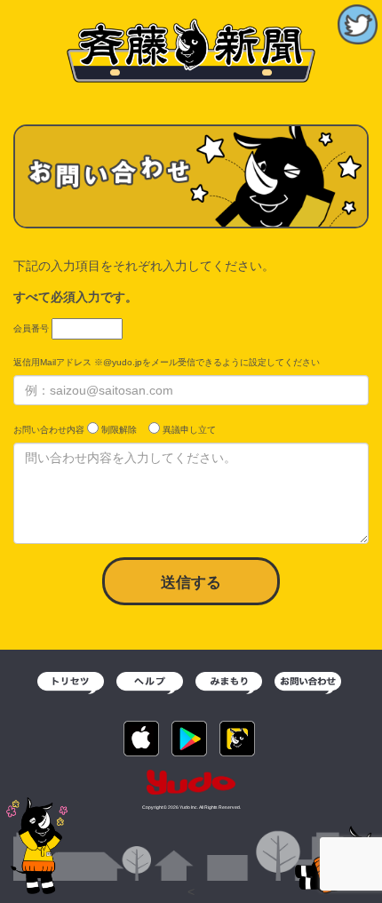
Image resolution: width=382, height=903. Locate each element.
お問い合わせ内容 (48, 430)
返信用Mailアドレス (52, 362)
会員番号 (31, 328)
